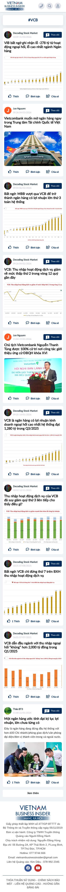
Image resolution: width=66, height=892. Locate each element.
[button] (52, 96)
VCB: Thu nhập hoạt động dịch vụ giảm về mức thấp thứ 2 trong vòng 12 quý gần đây (32, 273)
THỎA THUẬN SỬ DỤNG (21, 880)
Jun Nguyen (19, 109)
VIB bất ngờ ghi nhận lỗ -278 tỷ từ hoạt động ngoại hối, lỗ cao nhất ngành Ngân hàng (32, 47)
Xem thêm (33, 793)
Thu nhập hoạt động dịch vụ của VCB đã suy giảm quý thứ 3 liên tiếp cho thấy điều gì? (31, 500)
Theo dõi (53, 35)
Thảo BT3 (18, 709)
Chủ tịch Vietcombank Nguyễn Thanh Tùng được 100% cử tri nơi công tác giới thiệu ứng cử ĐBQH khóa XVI (33, 349)
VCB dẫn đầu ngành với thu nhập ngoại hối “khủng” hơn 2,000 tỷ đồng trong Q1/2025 (32, 647)
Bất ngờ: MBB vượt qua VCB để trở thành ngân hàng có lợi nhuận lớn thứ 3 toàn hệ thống (32, 198)
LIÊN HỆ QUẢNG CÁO (28, 883)
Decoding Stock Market (25, 33)
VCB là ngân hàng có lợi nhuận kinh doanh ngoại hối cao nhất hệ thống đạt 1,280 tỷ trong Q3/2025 (32, 424)
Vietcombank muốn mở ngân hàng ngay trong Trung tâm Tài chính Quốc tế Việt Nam (32, 122)
